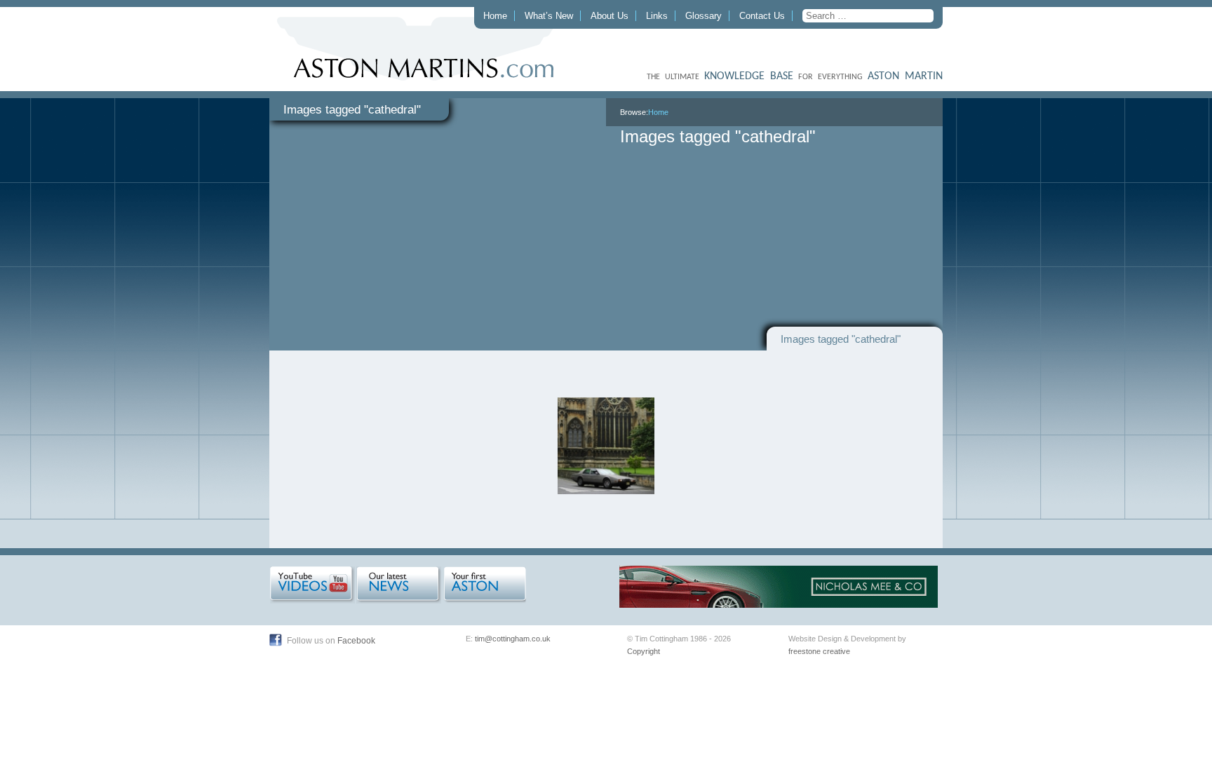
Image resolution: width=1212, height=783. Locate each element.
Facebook (356, 640)
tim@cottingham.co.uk (513, 638)
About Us (609, 16)
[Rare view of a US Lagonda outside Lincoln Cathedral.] (606, 445)
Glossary (703, 16)
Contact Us (762, 16)
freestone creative (819, 651)
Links (657, 16)
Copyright (643, 651)
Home (495, 16)
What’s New (549, 16)
